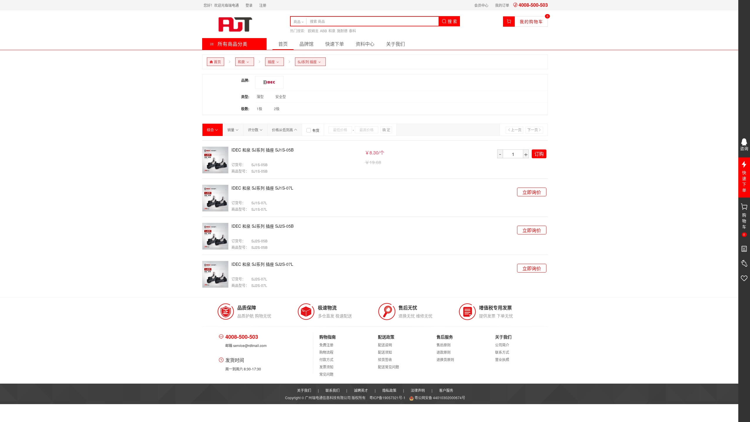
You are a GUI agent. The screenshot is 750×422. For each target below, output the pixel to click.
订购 (539, 153)
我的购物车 (531, 21)
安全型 (280, 96)
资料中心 (365, 43)
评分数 (253, 129)
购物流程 (326, 352)
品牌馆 (306, 43)
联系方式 (502, 352)
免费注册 (326, 344)
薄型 (260, 96)
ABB (323, 30)
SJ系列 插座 (308, 61)
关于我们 (395, 43)
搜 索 (451, 21)
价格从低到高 (283, 129)
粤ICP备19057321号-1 (387, 397)
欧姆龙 (313, 30)
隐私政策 (389, 390)
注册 (262, 5)
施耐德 (342, 30)
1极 (259, 108)
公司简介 (502, 344)
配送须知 (385, 352)
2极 (276, 108)
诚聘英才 (361, 390)
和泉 (331, 30)
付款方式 (326, 359)
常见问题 (326, 374)
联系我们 (332, 390)
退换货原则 (445, 359)
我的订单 (502, 5)
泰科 (352, 30)
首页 (283, 43)
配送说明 (385, 344)
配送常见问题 (388, 366)
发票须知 (326, 366)
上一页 (516, 129)
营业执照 (502, 359)
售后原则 (444, 344)
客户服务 (446, 390)
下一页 (532, 129)
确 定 (386, 129)
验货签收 (385, 359)
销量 (231, 129)
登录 (249, 5)
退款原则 (444, 352)
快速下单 (334, 43)
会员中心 (481, 5)
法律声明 (418, 390)
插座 (272, 61)
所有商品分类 (232, 43)
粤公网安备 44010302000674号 (439, 397)
